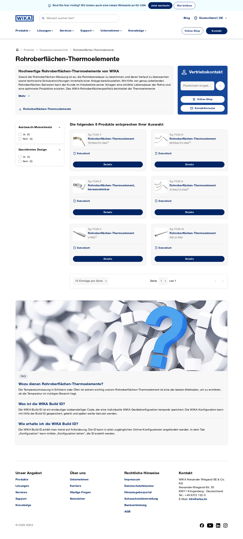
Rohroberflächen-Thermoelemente (47, 109)
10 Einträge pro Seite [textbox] (89, 281)
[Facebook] (202, 525)
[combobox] (90, 281)
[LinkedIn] (218, 525)
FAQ (23, 376)
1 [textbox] (161, 281)
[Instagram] (225, 525)
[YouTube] (210, 525)
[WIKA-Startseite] (24, 18)
